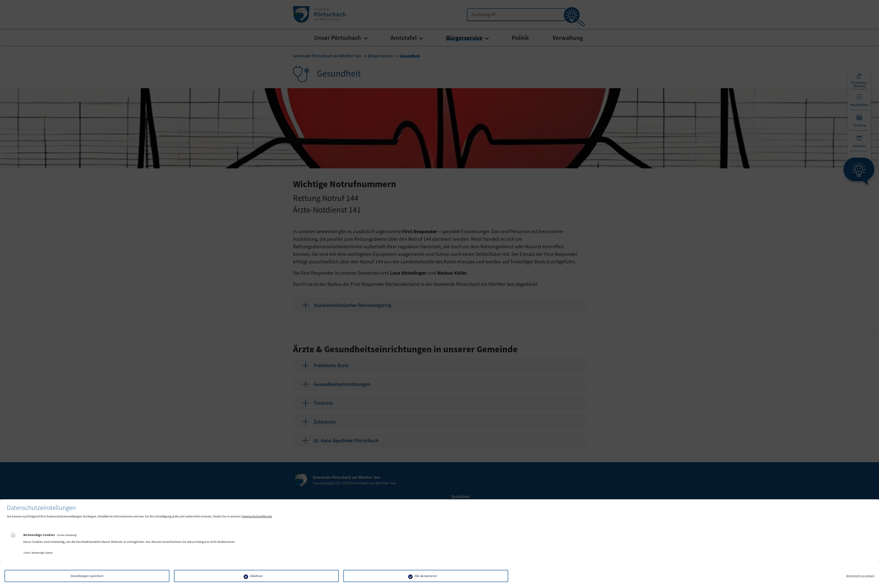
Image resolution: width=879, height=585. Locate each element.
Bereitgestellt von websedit (860, 575)
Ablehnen (256, 576)
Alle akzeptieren (426, 576)
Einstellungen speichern (87, 576)
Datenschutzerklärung (257, 516)
